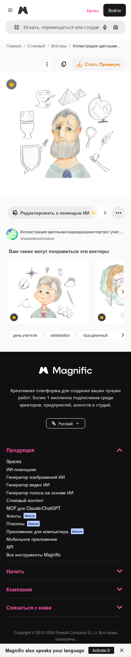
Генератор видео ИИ (28, 484)
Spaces (13, 461)
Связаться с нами (29, 607)
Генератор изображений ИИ (35, 477)
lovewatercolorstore (37, 238)
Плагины (22, 523)
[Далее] (105, 212)
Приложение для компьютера (44, 531)
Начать (15, 571)
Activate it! (101, 650)
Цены (93, 10)
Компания (19, 589)
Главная (13, 45)
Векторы (59, 45)
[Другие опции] (46, 64)
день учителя (25, 335)
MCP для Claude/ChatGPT (33, 508)
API (9, 547)
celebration (60, 335)
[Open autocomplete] (14, 27)
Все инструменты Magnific (33, 554)
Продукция (20, 450)
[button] (65, 423)
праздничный (95, 335)
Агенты (20, 515)
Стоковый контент (25, 500)
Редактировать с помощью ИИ (50, 214)
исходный (42, 85)
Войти (114, 10)
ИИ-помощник (21, 469)
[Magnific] (65, 372)
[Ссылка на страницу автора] (12, 235)
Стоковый (36, 45)
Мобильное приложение (31, 539)
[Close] (122, 650)
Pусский (66, 423)
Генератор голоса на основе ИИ (39, 492)
